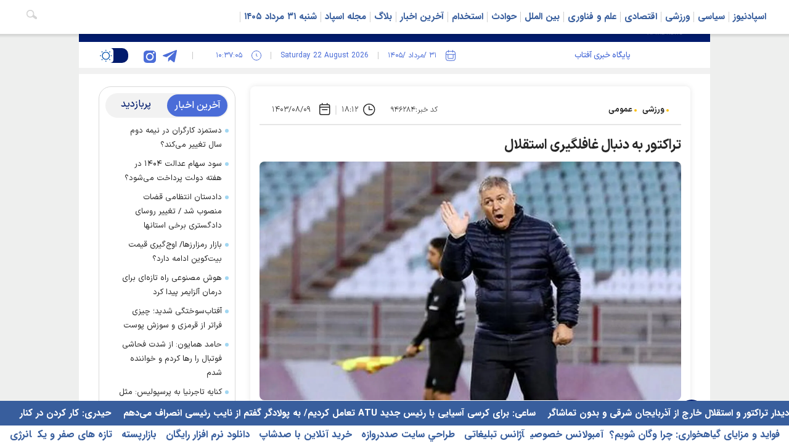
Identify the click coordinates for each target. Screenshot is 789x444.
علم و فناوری (592, 16)
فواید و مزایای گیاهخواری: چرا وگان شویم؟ (695, 434)
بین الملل (542, 16)
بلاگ (383, 16)
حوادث (504, 16)
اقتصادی (640, 16)
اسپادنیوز (749, 16)
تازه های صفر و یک (75, 434)
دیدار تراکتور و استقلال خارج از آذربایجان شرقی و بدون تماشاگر (667, 413)
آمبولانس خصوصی (566, 434)
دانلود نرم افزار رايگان (206, 434)
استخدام (467, 16)
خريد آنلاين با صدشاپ (304, 434)
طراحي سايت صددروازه (406, 434)
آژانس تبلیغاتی (492, 434)
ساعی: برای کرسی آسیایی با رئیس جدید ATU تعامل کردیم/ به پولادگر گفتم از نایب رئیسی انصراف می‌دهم (328, 413)
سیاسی (711, 16)
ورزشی (677, 16)
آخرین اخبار (422, 16)
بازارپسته (137, 434)
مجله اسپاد (345, 16)
